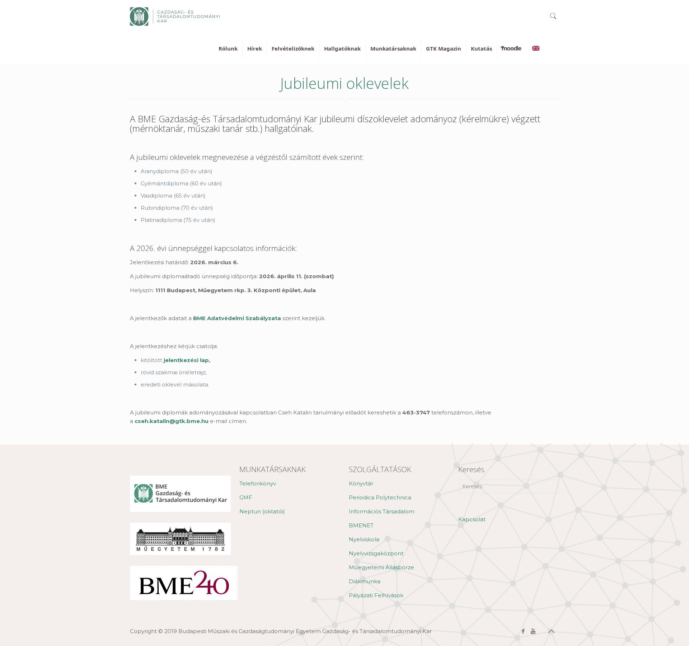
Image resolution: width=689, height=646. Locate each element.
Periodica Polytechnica (380, 497)
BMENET (361, 525)
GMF (245, 497)
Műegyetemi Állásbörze (381, 567)
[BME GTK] (175, 16)
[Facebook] (523, 631)
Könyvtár (361, 483)
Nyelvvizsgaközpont (376, 553)
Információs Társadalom (381, 511)
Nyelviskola (364, 539)
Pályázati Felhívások (376, 595)
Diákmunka (364, 581)
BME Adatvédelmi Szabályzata (237, 318)
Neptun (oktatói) (262, 511)
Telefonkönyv (257, 483)
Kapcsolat (472, 519)
